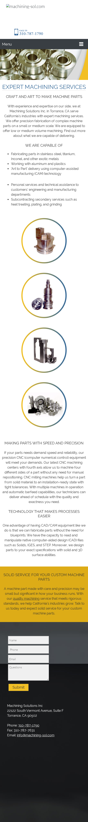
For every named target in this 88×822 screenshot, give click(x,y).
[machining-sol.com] (28, 14)
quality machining (26, 599)
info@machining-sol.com (35, 735)
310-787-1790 (28, 725)
